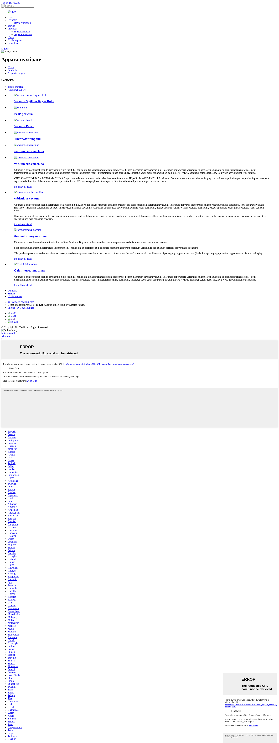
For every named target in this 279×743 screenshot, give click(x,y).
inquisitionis (20, 186)
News (11, 37)
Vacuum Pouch (24, 126)
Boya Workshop (22, 22)
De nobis (12, 20)
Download (13, 43)
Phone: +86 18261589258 (21, 307)
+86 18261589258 (10, 2)
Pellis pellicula (23, 114)
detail (29, 186)
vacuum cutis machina (29, 151)
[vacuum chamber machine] (28, 192)
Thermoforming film (27, 139)
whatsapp (6, 336)
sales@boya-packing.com (21, 302)
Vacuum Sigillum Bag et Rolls (34, 101)
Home (11, 17)
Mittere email (8, 333)
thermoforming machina (30, 236)
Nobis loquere (15, 40)
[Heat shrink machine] (26, 264)
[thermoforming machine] (27, 229)
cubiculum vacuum (27, 198)
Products (12, 28)
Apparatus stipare (23, 34)
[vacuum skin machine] (26, 157)
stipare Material (22, 31)
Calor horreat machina (29, 270)
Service (11, 25)
